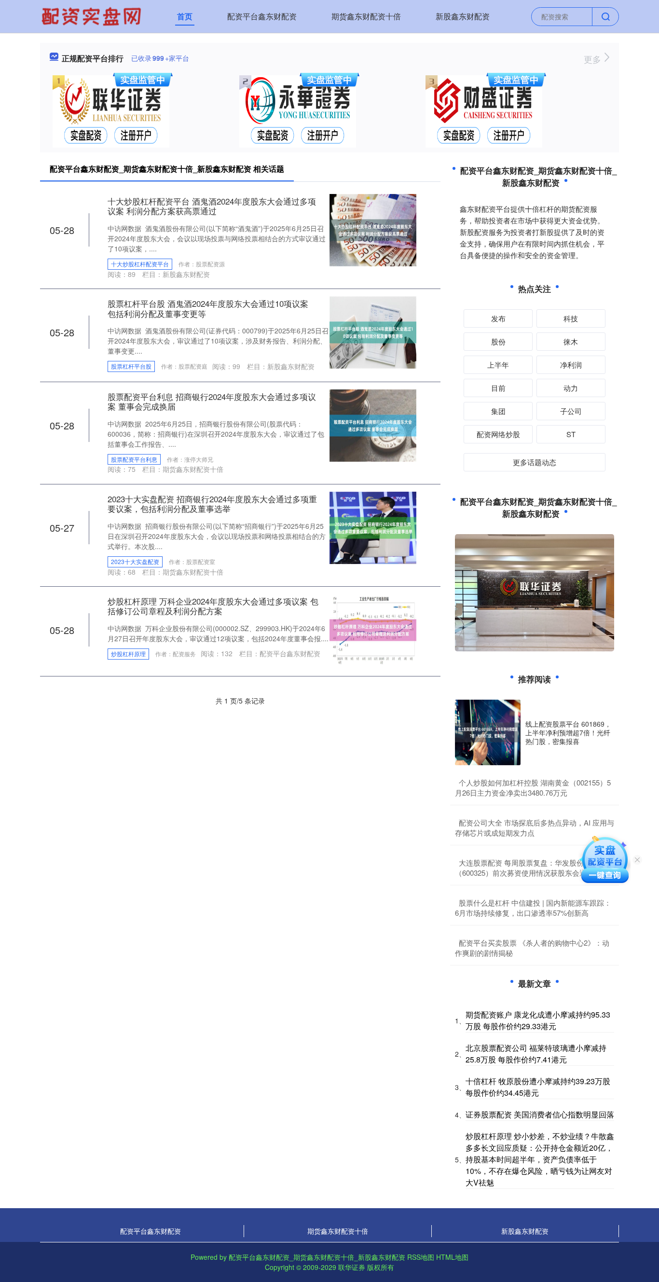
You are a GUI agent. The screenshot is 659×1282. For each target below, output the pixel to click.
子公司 (571, 411)
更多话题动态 (534, 462)
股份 (498, 341)
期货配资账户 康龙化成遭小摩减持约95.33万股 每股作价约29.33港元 (538, 1020)
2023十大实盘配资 (135, 561)
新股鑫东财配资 (463, 16)
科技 (570, 318)
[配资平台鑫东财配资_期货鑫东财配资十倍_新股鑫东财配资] (92, 15)
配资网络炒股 (498, 434)
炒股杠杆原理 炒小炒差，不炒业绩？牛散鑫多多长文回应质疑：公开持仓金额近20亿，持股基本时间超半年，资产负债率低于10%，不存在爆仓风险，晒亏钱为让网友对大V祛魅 (540, 1159)
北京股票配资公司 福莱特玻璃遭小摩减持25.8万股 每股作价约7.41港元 (536, 1053)
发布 (498, 318)
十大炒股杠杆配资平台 (140, 264)
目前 (498, 388)
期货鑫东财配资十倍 (366, 16)
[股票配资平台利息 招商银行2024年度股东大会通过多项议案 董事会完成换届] (373, 424)
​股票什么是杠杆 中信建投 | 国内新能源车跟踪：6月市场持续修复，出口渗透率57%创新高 (533, 907)
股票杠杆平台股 (131, 366)
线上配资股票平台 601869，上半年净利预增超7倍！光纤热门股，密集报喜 (568, 732)
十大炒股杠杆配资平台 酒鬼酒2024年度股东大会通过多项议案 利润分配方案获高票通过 (212, 206)
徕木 (570, 341)
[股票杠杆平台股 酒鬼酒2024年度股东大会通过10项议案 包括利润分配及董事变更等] (373, 331)
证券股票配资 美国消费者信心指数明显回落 (540, 1114)
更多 (594, 59)
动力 (570, 388)
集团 (498, 411)
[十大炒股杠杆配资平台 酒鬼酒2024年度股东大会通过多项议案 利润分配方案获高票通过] (373, 229)
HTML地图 (452, 1257)
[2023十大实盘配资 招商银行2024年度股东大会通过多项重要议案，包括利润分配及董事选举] (373, 527)
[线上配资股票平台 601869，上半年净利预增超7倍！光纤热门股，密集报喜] (488, 732)
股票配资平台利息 (134, 459)
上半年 (498, 364)
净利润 (571, 364)
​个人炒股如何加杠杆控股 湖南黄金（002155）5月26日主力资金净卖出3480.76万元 (533, 787)
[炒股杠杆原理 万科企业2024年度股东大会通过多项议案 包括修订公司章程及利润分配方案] (373, 629)
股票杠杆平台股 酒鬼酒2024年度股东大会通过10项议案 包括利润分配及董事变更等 (208, 308)
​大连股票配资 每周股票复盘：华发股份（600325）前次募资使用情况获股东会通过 (524, 867)
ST (571, 434)
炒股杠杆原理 (128, 653)
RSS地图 (420, 1257)
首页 (184, 16)
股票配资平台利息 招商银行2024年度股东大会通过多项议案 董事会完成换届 (212, 401)
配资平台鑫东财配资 (262, 16)
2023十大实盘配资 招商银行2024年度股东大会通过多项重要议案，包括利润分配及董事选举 (212, 503)
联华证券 (351, 1267)
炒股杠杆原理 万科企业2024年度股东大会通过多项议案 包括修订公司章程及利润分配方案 (213, 606)
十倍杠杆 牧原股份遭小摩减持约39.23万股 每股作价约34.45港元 (538, 1086)
